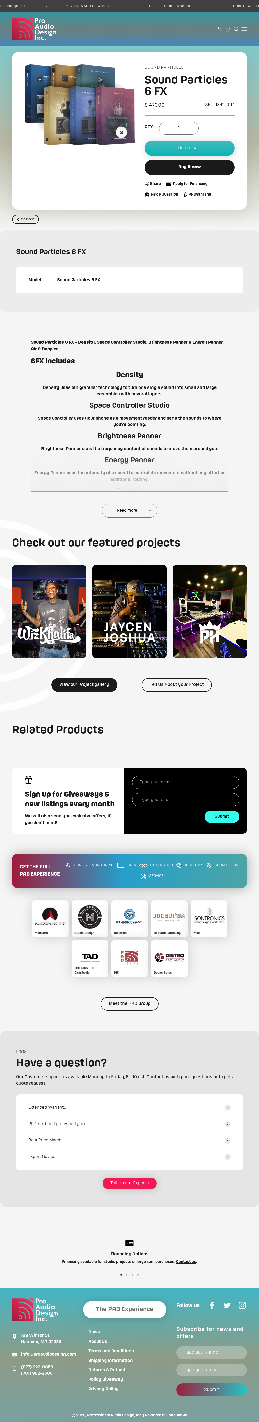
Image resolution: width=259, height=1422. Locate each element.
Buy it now (189, 167)
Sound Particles (164, 67)
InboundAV (177, 1415)
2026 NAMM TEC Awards (68, 6)
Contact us (186, 1262)
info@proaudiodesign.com (48, 1354)
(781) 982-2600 (37, 1373)
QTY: (149, 127)
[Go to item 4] (138, 1275)
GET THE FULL (40, 871)
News (94, 1332)
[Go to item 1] (121, 1275)
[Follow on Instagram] (242, 1305)
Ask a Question (164, 194)
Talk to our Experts (129, 1183)
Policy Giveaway (105, 1379)
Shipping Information (110, 1361)
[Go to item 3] (132, 1275)
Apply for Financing (190, 184)
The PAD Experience (125, 1309)
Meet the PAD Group (129, 1004)
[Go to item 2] (126, 1275)
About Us (97, 1342)
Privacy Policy (103, 1389)
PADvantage (199, 194)
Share (155, 184)
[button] (49, 611)
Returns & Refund (106, 1370)
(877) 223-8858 (37, 1367)
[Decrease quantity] (166, 128)
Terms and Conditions (111, 1351)
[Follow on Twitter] (227, 1305)
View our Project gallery (84, 685)
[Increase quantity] (191, 128)
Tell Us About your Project (177, 685)
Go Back (27, 219)
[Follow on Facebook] (212, 1305)
